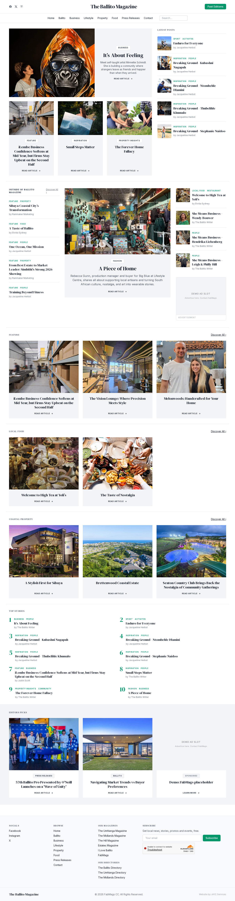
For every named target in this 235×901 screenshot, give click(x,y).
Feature (31, 140)
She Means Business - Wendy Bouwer (207, 215)
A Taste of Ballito (21, 228)
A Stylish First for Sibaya (43, 582)
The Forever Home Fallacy (129, 149)
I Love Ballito (105, 850)
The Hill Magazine (108, 840)
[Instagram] (21, 6)
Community (44, 689)
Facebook (15, 830)
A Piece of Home (117, 268)
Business (75, 18)
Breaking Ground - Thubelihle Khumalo (194, 110)
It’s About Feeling (123, 55)
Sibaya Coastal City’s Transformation (24, 208)
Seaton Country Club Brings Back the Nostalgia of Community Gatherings (191, 585)
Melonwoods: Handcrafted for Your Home (191, 400)
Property (103, 18)
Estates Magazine (108, 845)
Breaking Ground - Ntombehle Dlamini (194, 87)
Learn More (191, 793)
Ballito (62, 18)
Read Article (123, 79)
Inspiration (80, 140)
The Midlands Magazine (112, 835)
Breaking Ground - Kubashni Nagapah (193, 65)
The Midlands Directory (111, 877)
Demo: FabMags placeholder (191, 782)
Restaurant (214, 191)
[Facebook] (10, 6)
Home (51, 18)
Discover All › (52, 191)
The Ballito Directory (110, 867)
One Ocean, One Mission (26, 247)
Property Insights (129, 140)
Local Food (198, 191)
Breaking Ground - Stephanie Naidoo (199, 131)
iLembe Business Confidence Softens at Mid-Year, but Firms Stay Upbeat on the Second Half (31, 156)
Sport (176, 39)
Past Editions (215, 6)
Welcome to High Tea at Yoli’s (209, 197)
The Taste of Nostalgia (117, 495)
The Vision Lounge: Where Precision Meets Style (118, 400)
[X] (16, 6)
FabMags (103, 855)
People (192, 58)
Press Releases (131, 18)
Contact (148, 18)
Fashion (117, 261)
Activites (187, 39)
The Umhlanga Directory (112, 872)
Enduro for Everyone (188, 43)
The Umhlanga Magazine (112, 830)
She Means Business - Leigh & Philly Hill (207, 262)
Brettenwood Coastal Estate (117, 582)
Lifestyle (88, 18)
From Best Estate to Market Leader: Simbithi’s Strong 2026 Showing (30, 269)
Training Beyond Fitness (26, 292)
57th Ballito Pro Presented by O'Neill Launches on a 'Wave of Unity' (44, 784)
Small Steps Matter (80, 147)
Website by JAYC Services (212, 894)
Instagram (14, 835)
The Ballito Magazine (114, 6)
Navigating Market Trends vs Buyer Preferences (117, 784)
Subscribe (212, 837)
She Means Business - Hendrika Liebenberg (207, 239)
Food (115, 18)
